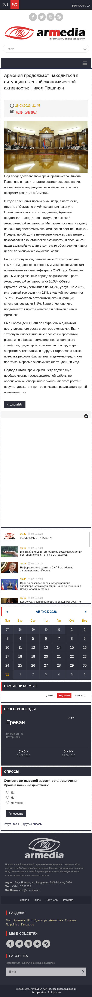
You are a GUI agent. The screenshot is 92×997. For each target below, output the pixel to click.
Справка (70, 920)
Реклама (68, 900)
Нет (13, 797)
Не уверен (17, 802)
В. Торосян (54, 992)
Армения (31, 111)
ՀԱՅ (5, 4)
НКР (30, 920)
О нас (37, 900)
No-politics (12, 924)
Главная (24, 900)
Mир (19, 111)
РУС (15, 4)
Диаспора (41, 920)
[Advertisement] (46, 468)
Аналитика (56, 920)
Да (12, 792)
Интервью (27, 924)
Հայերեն (14, 404)
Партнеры (52, 900)
